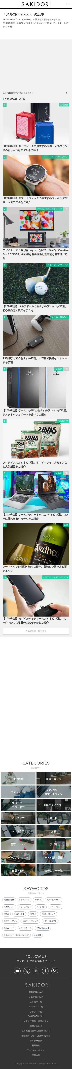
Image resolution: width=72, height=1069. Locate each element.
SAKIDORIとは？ (36, 1016)
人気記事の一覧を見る (36, 631)
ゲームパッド (26, 907)
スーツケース (26, 928)
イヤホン (41, 907)
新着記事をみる (36, 992)
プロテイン (25, 900)
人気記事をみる (36, 997)
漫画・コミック (49, 914)
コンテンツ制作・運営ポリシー (36, 1021)
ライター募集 (36, 1040)
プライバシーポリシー (36, 1050)
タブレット (9, 907)
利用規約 (36, 1045)
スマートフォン (11, 921)
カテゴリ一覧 (36, 1002)
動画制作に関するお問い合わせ (36, 1036)
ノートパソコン (54, 900)
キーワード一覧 (36, 1007)
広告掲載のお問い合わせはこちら (18, 93)
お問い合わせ (36, 1026)
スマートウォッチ (31, 921)
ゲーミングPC (50, 921)
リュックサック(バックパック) (17, 935)
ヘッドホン (56, 907)
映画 (7, 914)
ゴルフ (39, 900)
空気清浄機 (9, 900)
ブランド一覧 (36, 1012)
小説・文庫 (20, 914)
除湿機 (38, 935)
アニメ (33, 914)
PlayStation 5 (43, 928)
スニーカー (9, 928)
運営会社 (36, 1055)
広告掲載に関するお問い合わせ (36, 1031)
